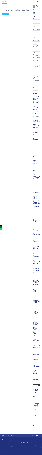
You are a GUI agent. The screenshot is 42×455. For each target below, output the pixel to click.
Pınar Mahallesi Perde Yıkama (36, 222)
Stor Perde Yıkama (35, 221)
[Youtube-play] (39, 435)
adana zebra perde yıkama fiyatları (36, 212)
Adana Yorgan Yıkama (35, 289)
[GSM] (1, 229)
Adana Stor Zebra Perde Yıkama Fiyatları (37, 406)
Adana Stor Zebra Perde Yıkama (8, 7)
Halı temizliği (34, 315)
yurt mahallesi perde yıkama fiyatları (36, 203)
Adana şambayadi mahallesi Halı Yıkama (36, 82)
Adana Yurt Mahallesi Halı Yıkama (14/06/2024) (36, 116)
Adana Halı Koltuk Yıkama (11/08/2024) (36, 136)
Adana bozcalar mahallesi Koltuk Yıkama (36, 272)
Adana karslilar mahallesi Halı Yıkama (36, 56)
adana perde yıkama (35, 231)
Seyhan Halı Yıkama (35, 396)
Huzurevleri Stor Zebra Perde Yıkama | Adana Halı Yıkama (36, 404)
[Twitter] (37, 435)
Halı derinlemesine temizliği (36, 301)
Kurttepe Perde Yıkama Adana (36, 176)
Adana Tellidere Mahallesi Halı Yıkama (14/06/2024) (36, 113)
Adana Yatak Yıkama (35, 323)
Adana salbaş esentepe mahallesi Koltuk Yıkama (36, 243)
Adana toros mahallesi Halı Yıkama (36, 73)
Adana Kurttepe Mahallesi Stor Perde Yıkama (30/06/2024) (36, 121)
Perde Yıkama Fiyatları (35, 88)
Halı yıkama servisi (35, 313)
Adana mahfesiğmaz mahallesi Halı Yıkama (36, 62)
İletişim (29, 1)
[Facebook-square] (35, 435)
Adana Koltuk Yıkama (35, 59)
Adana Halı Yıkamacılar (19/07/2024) (35, 129)
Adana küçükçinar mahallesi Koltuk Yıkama (36, 250)
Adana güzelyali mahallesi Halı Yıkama (36, 40)
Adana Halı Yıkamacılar (35, 332)
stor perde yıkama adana (36, 279)
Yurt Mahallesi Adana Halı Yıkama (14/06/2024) (36, 104)
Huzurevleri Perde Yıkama (36, 177)
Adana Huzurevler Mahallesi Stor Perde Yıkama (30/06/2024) (36, 124)
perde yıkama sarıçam (35, 278)
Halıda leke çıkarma (35, 292)
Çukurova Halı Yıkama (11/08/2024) (35, 133)
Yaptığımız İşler (25, 1)
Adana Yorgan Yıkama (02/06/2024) (35, 156)
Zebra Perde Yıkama (35, 220)
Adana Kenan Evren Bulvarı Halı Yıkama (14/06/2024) (36, 109)
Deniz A (35, 408)
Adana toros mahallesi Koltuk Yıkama (36, 238)
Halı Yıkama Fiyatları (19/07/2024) (35, 131)
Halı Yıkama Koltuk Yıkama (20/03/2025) (36, 138)
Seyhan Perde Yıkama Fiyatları (36, 217)
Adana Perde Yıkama (35, 169)
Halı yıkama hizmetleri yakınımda (35, 283)
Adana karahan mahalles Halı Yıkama (36, 52)
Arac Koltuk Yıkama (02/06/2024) (35, 158)
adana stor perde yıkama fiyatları (36, 215)
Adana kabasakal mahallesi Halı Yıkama (36, 50)
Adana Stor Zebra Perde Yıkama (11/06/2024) (35, 102)
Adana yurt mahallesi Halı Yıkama (35, 77)
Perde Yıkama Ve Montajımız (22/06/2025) (36, 139)
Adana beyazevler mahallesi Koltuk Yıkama (36, 22)
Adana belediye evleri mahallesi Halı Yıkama (35, 18)
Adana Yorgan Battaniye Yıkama (35, 325)
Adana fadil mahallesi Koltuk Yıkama (36, 35)
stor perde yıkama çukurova (36, 281)
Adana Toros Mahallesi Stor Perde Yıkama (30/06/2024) (36, 120)
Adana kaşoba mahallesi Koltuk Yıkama (36, 256)
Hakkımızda (15, 1)
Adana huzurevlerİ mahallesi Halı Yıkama (36, 46)
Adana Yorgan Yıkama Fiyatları (36, 329)
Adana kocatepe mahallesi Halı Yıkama (36, 57)
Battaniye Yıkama (35, 328)
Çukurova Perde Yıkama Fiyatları (35, 219)
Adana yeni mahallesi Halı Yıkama (36, 75)
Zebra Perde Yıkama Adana (36, 198)
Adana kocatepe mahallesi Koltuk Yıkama (36, 255)
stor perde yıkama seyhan (36, 280)
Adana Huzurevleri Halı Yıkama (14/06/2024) (36, 106)
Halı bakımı (34, 311)
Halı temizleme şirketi (35, 303)
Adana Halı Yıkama (35, 170)
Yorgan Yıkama (34, 326)
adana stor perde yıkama (36, 230)
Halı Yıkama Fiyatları (35, 179)
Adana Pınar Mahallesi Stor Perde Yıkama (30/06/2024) (36, 126)
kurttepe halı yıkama (35, 320)
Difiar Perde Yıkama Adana (36, 216)
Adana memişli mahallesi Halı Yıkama (36, 351)
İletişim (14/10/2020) (35, 147)
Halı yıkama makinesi (35, 312)
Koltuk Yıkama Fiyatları (35, 178)
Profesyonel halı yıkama (36, 314)
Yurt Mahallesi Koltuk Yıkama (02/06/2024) (36, 97)
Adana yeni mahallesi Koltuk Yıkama (36, 236)
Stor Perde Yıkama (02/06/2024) (35, 160)
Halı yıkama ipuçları (35, 304)
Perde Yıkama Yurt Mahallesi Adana (36, 192)
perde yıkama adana (35, 273)
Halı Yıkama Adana (35, 197)
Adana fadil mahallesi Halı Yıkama (36, 33)
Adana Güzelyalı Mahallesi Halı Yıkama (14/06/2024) (36, 108)
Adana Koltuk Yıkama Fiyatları (36, 213)
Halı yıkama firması (35, 302)
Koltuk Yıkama (34, 86)
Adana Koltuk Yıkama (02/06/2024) (35, 162)
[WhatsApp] (1, 227)
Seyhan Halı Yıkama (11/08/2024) (35, 134)
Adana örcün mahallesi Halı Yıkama (36, 80)
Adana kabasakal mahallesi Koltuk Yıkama (36, 260)
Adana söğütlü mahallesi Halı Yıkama (36, 71)
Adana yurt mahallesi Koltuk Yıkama (36, 235)
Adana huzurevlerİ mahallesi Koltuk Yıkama (36, 48)
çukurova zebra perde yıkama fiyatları (36, 201)
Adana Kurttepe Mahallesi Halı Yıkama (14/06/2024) (36, 111)
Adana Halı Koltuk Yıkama (36, 327)
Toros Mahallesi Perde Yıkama (36, 191)
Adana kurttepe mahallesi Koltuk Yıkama (36, 253)
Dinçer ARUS (18, 453)
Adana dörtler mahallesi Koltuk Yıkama (35, 28)
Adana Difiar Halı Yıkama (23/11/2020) (36, 148)
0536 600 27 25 (24, 439)
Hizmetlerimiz (21, 1)
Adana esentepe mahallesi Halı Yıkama (36, 29)
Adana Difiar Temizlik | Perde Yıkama (36, 391)
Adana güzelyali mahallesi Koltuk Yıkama (36, 42)
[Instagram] (38, 435)
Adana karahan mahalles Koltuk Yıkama (35, 54)
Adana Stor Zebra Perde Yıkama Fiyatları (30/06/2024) (36, 127)
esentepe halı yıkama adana (36, 321)
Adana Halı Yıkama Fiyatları (36, 45)
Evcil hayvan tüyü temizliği (36, 300)
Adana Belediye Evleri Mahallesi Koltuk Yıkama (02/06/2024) (36, 99)
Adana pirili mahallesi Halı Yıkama (36, 66)
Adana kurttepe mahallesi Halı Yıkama (36, 60)
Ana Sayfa (12, 1)
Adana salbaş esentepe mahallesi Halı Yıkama (35, 68)
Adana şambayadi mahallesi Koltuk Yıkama (36, 240)
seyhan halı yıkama (35, 322)
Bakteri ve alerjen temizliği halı (36, 284)
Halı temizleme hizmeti (35, 310)
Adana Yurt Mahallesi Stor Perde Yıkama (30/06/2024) (36, 118)
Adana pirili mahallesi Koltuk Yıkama (36, 245)
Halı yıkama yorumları (35, 290)
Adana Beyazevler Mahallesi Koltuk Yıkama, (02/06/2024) (36, 101)
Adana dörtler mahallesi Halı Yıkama (36, 26)
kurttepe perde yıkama (35, 205)
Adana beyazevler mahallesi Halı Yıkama (36, 20)
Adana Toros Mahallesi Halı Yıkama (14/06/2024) (36, 115)
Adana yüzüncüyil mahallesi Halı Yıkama (36, 78)
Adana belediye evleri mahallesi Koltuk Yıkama (36, 175)
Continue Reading (5, 13)
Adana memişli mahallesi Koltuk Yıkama (36, 248)
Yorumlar (18, 1)
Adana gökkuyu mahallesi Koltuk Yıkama (36, 39)
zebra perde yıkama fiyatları (36, 202)
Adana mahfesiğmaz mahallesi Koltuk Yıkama (36, 229)
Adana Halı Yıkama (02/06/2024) (35, 163)
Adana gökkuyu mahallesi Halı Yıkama (36, 37)
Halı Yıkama (34, 199)
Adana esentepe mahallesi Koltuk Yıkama (36, 31)
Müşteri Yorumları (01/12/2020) (36, 152)
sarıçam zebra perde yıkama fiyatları (36, 206)
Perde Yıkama (34, 87)
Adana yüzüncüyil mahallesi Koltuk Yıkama (36, 233)
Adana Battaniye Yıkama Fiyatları (36, 331)
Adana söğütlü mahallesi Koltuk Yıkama (36, 241)
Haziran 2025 (34, 416)
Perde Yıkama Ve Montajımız (35, 392)
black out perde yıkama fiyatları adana (35, 209)
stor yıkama (34, 291)
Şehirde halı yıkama (35, 293)
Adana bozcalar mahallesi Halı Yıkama (36, 24)
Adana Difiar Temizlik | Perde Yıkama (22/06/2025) (36, 141)
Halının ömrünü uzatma (35, 288)
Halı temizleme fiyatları (35, 299)
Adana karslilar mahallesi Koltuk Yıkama (36, 258)
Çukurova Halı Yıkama (35, 89)
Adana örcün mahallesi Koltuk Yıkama (36, 247)
